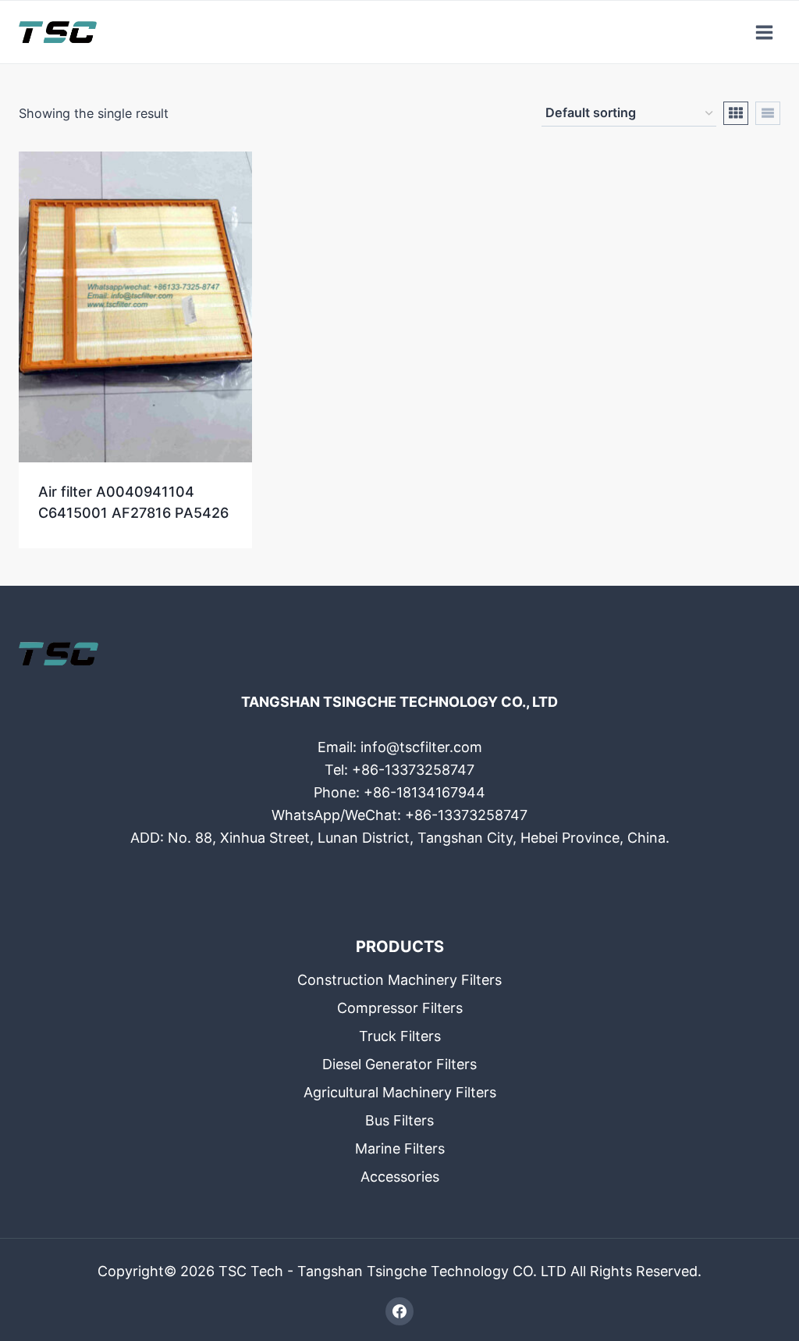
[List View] (767, 113)
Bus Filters (399, 1120)
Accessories (399, 1176)
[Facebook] (399, 1311)
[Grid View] (735, 113)
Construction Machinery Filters (399, 980)
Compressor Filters (400, 1008)
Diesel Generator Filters (399, 1064)
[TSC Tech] (58, 32)
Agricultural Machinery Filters (400, 1092)
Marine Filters (400, 1148)
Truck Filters (400, 1036)
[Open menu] (764, 32)
